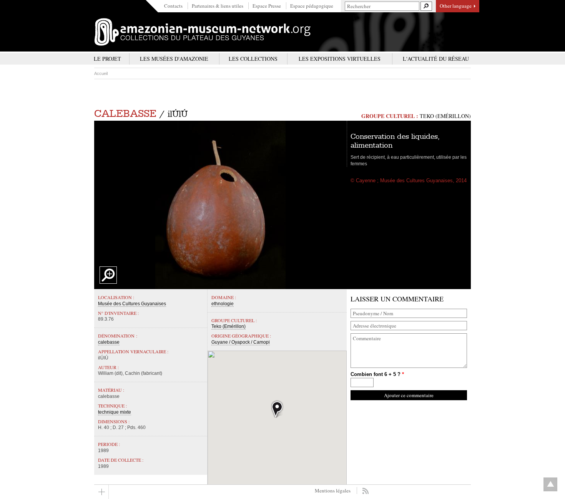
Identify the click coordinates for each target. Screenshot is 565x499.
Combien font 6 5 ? (377, 374)
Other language (456, 5)
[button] (277, 409)
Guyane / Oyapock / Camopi (240, 342)
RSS (365, 491)
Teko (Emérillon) (445, 116)
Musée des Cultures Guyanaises (132, 303)
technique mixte (114, 412)
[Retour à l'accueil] (203, 32)
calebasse (125, 114)
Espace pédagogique (311, 5)
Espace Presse (267, 5)
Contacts (173, 5)
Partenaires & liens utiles (217, 5)
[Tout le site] (101, 492)
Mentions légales (333, 490)
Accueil (101, 73)
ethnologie (222, 303)
